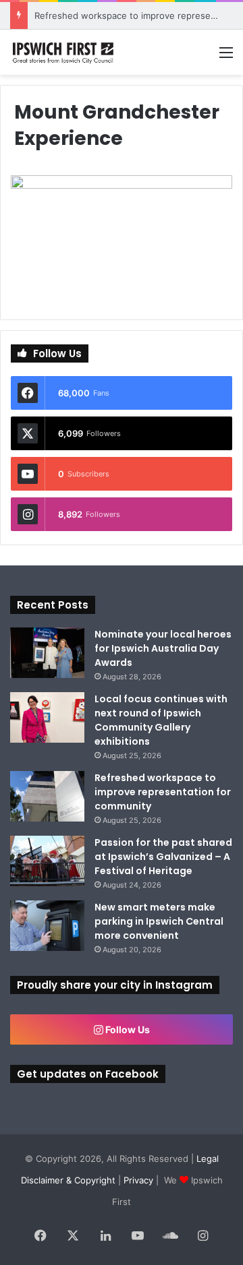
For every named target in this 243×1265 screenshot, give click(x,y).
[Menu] (226, 57)
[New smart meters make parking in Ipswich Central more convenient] (47, 925)
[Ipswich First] (64, 52)
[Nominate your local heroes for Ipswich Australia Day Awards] (47, 652)
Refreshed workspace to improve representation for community (162, 792)
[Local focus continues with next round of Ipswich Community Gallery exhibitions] (47, 717)
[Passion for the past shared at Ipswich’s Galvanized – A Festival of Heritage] (47, 861)
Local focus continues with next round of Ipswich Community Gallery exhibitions (160, 720)
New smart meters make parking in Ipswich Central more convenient (158, 921)
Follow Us (126, 1029)
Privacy (138, 1180)
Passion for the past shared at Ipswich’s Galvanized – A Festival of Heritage (163, 856)
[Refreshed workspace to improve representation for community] (47, 796)
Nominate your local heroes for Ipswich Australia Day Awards (163, 648)
